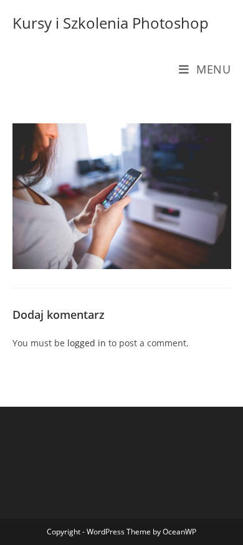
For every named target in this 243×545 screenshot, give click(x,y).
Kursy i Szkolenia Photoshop (110, 22)
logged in (86, 343)
